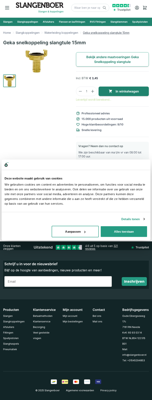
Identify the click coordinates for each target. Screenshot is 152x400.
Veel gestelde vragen (41, 335)
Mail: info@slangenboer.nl (134, 352)
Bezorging (39, 327)
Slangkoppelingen (28, 32)
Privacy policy (108, 390)
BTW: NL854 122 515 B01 (133, 341)
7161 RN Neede (131, 327)
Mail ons (97, 321)
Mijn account (70, 315)
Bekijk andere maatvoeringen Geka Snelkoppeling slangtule (112, 59)
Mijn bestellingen (73, 321)
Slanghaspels (11, 343)
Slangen (8, 315)
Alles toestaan (124, 231)
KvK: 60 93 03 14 (132, 332)
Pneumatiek (10, 349)
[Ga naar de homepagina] (39, 7)
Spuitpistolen (11, 338)
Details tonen (130, 219)
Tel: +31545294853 (133, 360)
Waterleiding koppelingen (61, 32)
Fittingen (8, 332)
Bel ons (97, 315)
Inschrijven (134, 281)
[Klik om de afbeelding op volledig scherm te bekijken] (36, 61)
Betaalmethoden (42, 315)
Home (7, 32)
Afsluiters (8, 327)
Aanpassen (73, 231)
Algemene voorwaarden (80, 390)
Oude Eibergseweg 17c (133, 318)
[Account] (137, 8)
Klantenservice (41, 321)
